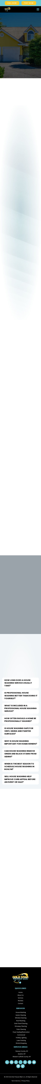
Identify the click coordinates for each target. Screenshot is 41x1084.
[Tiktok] (23, 1066)
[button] (38, 9)
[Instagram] (16, 1062)
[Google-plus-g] (7, 1062)
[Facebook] (12, 1062)
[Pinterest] (29, 1062)
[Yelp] (25, 1062)
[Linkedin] (18, 1066)
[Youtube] (34, 1062)
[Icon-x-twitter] (21, 1062)
